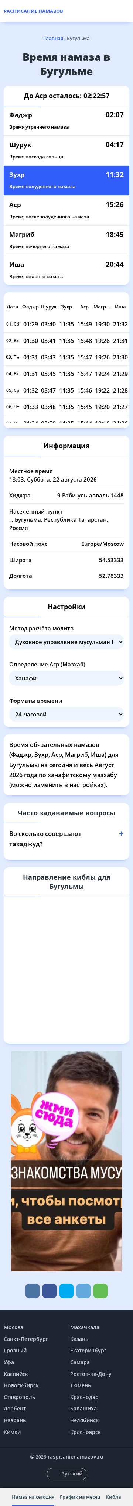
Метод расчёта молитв (41, 628)
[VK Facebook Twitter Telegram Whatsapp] (66, 1291)
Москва (13, 1327)
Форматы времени (35, 700)
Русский (71, 1473)
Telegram (83, 1291)
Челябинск (84, 1420)
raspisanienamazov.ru (75, 1456)
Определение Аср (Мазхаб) (47, 664)
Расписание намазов (33, 11)
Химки (12, 1431)
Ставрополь (19, 1397)
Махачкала (84, 1327)
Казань (79, 1338)
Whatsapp (100, 1291)
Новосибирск (21, 1385)
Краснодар (84, 1397)
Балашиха (83, 1408)
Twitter (66, 1291)
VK (32, 1291)
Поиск (125, 11)
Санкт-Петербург (26, 1338)
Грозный (15, 1350)
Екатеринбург (88, 1350)
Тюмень (80, 1385)
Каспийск (16, 1373)
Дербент (15, 1408)
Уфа (9, 1362)
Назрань (15, 1420)
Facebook (49, 1291)
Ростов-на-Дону (91, 1373)
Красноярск (85, 1431)
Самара (80, 1362)
